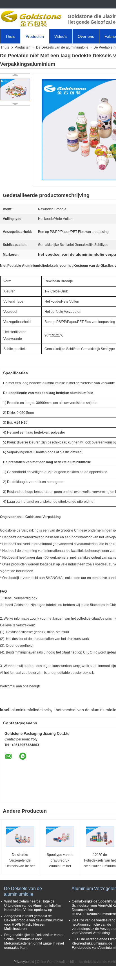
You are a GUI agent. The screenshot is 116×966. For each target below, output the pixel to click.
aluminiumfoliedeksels (31, 709)
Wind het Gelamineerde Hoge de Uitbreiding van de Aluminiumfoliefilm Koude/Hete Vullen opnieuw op (32, 905)
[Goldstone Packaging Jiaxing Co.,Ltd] (31, 18)
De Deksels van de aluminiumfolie (62, 47)
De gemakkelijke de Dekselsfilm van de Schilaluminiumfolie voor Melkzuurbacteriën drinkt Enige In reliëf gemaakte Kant (34, 941)
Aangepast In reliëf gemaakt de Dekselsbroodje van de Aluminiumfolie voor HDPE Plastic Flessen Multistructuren (33, 922)
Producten (35, 36)
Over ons (86, 36)
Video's (60, 36)
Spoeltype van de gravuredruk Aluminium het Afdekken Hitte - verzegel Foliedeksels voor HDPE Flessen (59, 861)
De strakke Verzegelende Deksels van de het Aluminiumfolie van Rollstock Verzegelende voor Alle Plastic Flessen (20, 861)
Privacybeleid (24, 962)
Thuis (10, 36)
